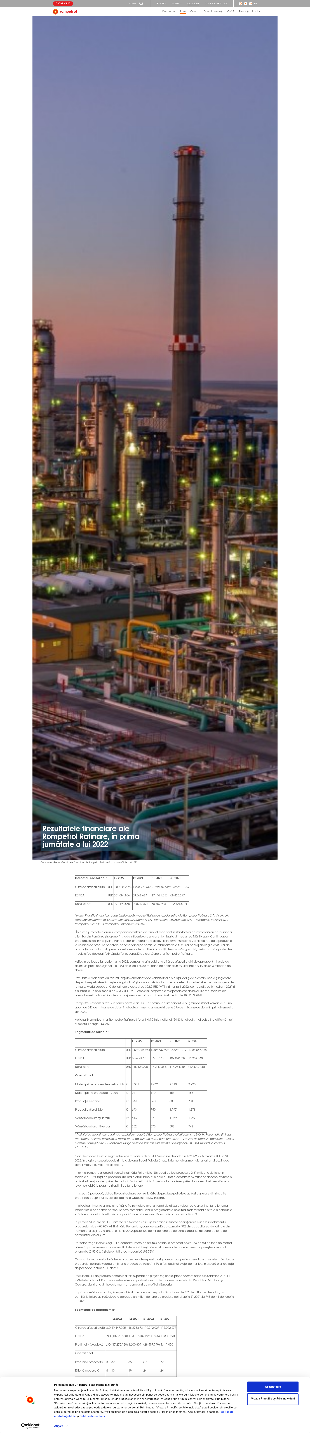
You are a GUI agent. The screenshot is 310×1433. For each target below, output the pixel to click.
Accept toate (273, 1386)
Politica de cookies (92, 1416)
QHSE (230, 11)
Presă (183, 11)
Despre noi (168, 11)
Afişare (58, 1425)
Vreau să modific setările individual (273, 1398)
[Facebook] (245, 3)
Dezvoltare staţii (213, 11)
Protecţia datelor (249, 11)
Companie (193, 4)
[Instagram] (240, 3)
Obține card (63, 4)
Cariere (194, 11)
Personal (161, 4)
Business (177, 4)
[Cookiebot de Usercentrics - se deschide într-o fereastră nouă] (30, 1426)
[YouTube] (250, 3)
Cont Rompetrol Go (216, 4)
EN (255, 4)
